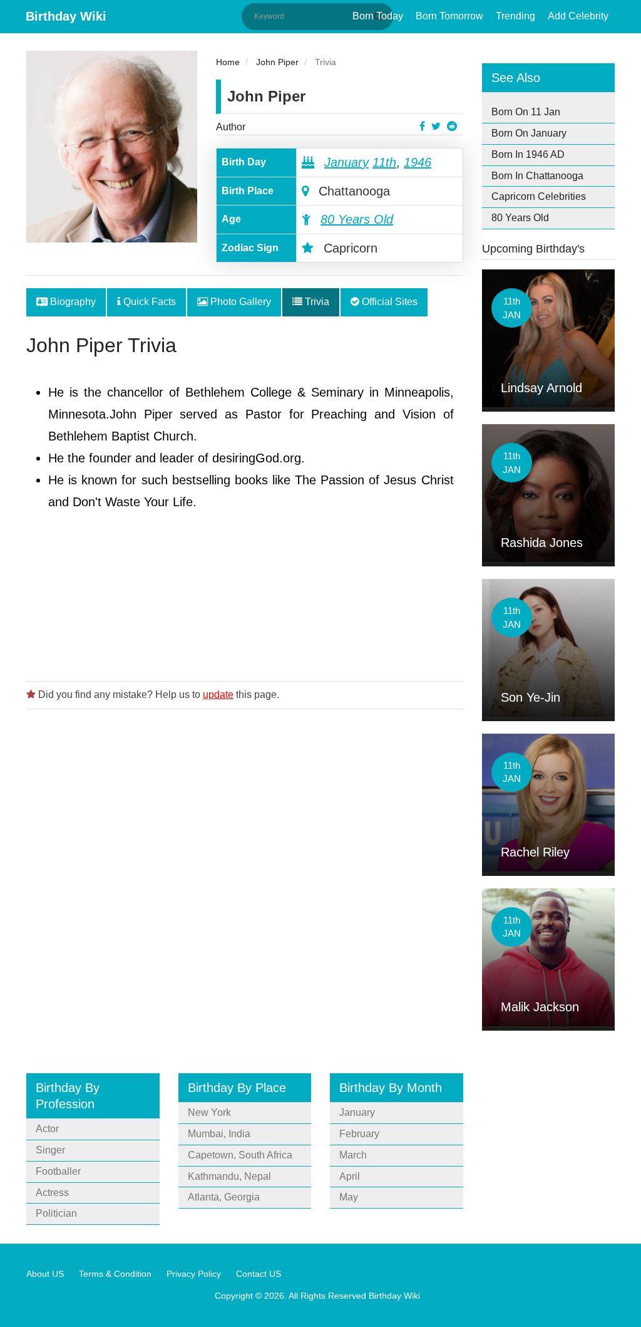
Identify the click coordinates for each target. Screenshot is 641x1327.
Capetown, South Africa (240, 1155)
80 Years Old (356, 219)
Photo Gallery (239, 301)
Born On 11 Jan (525, 112)
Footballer (58, 1171)
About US (45, 1274)
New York (209, 1112)
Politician (56, 1213)
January (346, 162)
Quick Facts (148, 301)
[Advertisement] (244, 644)
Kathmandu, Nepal (229, 1176)
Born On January (529, 133)
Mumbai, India (219, 1133)
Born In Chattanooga (537, 175)
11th (384, 162)
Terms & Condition (115, 1274)
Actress (52, 1192)
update (218, 694)
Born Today (377, 16)
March (353, 1155)
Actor (47, 1128)
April (349, 1176)
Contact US (258, 1274)
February (359, 1133)
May (348, 1197)
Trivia (315, 301)
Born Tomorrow (449, 16)
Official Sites (388, 301)
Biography (72, 301)
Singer (50, 1150)
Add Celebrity (578, 16)
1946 (417, 162)
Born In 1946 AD (528, 154)
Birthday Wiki (66, 16)
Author (230, 127)
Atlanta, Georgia (224, 1197)
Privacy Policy (194, 1274)
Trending (515, 16)
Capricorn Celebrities (538, 196)
